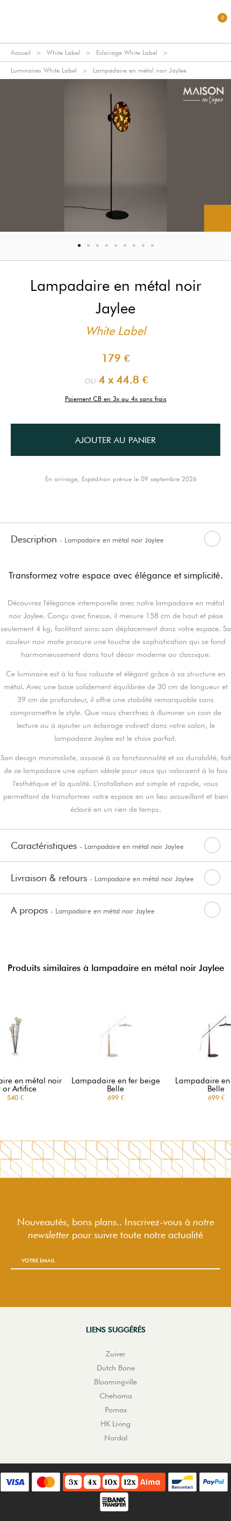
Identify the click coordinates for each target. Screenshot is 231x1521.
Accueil (21, 52)
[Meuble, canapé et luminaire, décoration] (115, 21)
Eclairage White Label (126, 52)
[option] (115, 155)
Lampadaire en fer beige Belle (115, 1085)
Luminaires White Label (44, 70)
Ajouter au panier (115, 440)
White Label (63, 52)
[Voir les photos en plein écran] (217, 218)
